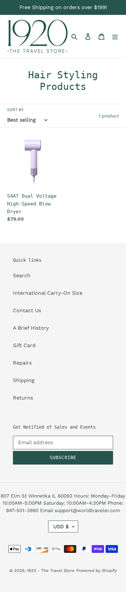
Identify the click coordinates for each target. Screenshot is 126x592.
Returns (23, 398)
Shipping (24, 380)
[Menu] (115, 36)
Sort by (15, 109)
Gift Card (24, 345)
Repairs (22, 363)
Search (21, 275)
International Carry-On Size (47, 293)
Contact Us (27, 310)
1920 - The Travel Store (51, 570)
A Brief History (31, 328)
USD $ (61, 526)
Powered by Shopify (96, 570)
